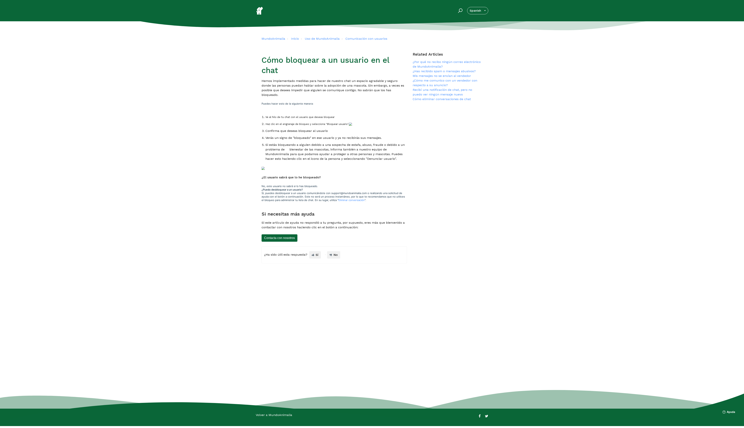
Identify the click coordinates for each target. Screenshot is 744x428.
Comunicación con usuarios (366, 38)
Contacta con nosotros (279, 238)
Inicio (295, 38)
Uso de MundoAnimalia (322, 38)
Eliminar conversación (351, 200)
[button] (459, 10)
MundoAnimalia (273, 38)
